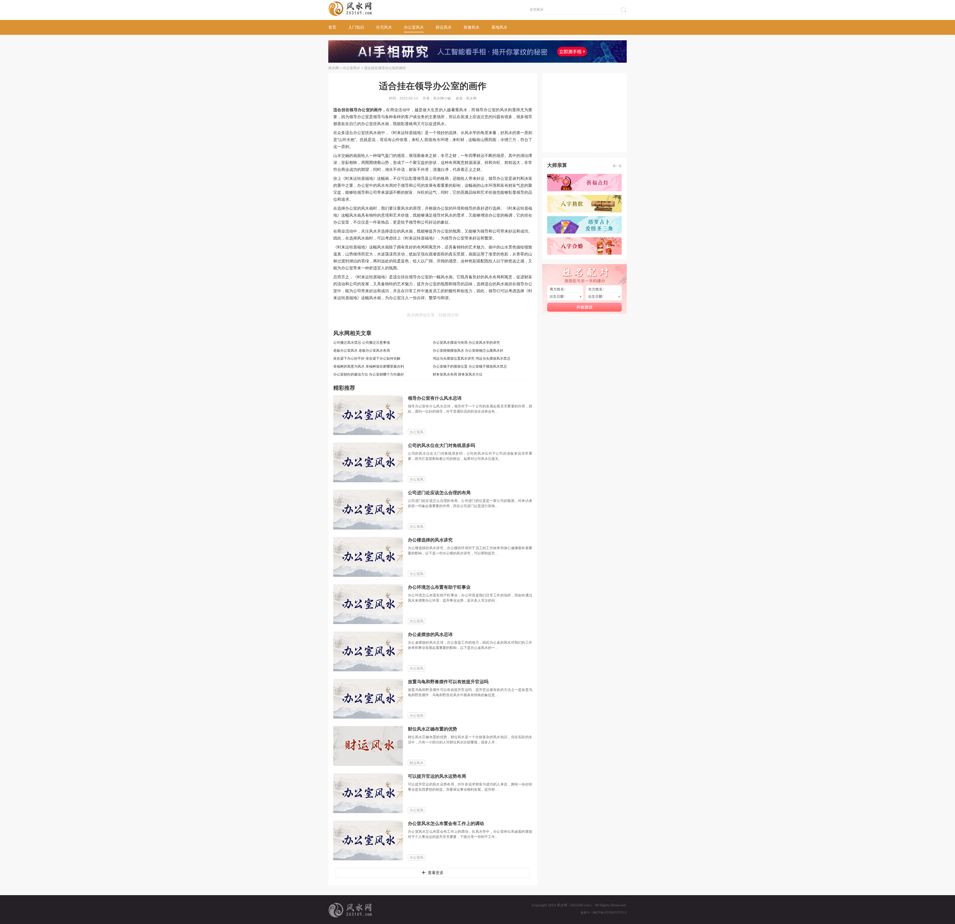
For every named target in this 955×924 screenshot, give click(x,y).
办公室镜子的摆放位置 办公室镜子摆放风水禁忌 (470, 366)
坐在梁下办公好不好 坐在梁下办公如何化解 (366, 358)
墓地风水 (499, 27)
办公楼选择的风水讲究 (430, 539)
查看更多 (436, 873)
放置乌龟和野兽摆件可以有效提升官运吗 (448, 681)
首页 (332, 27)
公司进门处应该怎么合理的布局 (439, 492)
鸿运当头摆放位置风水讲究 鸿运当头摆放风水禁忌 (471, 358)
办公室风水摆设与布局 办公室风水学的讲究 (466, 342)
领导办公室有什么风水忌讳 (435, 398)
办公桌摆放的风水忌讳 (430, 634)
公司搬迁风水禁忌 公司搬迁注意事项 (361, 342)
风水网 (333, 68)
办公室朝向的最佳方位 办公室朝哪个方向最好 (368, 374)
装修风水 (471, 27)
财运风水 (444, 27)
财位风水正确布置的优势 (432, 729)
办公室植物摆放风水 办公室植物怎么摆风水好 (468, 350)
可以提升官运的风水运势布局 (437, 776)
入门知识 (356, 27)
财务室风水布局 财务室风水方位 (457, 374)
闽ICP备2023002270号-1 (610, 912)
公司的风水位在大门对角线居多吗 (441, 445)
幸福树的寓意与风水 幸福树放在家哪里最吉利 (368, 366)
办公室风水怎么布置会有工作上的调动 (446, 823)
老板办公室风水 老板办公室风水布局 (361, 350)
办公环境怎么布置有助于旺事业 (439, 587)
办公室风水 (414, 27)
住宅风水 (384, 27)
